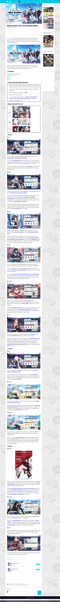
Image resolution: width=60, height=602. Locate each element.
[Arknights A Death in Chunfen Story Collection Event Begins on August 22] (45, 10)
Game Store (39, 1)
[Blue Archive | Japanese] (23, 564)
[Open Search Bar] (46, 1)
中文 (43, 1)
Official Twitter (10, 559)
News (23, 1)
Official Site (9, 556)
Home (16, 1)
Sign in (53, 1)
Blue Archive (9, 38)
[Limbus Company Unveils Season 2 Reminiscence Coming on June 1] (50, 10)
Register (48, 1)
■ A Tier (9, 78)
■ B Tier (9, 79)
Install (38, 564)
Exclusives (28, 1)
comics (34, 1)
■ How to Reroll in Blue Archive (13, 73)
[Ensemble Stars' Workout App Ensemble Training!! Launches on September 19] (50, 15)
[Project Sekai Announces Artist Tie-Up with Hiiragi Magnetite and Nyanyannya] (45, 15)
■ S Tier (9, 76)
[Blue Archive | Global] (23, 569)
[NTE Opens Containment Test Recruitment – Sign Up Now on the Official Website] (50, 26)
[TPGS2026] (19, 1)
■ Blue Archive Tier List (12, 75)
